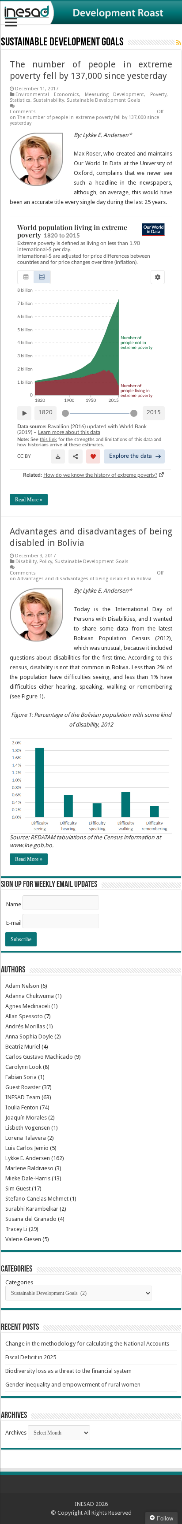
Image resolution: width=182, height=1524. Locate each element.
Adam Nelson (22, 986)
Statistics (20, 100)
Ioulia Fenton (21, 1107)
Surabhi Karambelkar (31, 1208)
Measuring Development (114, 94)
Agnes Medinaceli (27, 1006)
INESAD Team (22, 1097)
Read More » (28, 500)
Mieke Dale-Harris (27, 1178)
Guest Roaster (23, 1087)
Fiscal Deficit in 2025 (30, 1357)
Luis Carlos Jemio (27, 1148)
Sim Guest (17, 1188)
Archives (16, 1432)
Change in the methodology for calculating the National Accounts (87, 1343)
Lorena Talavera (25, 1138)
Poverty (158, 94)
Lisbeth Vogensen (27, 1127)
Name (13, 904)
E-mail (14, 923)
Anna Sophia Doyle (29, 1036)
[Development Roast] (91, 12)
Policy (45, 561)
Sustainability (48, 100)
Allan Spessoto (24, 1016)
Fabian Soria (21, 1077)
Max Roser (87, 153)
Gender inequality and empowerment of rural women (72, 1384)
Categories (19, 1282)
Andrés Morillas (25, 1026)
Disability (26, 561)
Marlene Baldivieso (29, 1168)
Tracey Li (16, 1229)
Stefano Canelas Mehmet (36, 1198)
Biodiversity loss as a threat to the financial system (68, 1371)
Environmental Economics (47, 94)
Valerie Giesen (23, 1239)
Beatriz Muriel (22, 1046)
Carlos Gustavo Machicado (39, 1056)
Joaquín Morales (26, 1117)
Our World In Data (97, 163)
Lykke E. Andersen (27, 1158)
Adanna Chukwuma (29, 996)
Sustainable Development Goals (103, 100)
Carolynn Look (23, 1067)
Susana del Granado (31, 1219)
